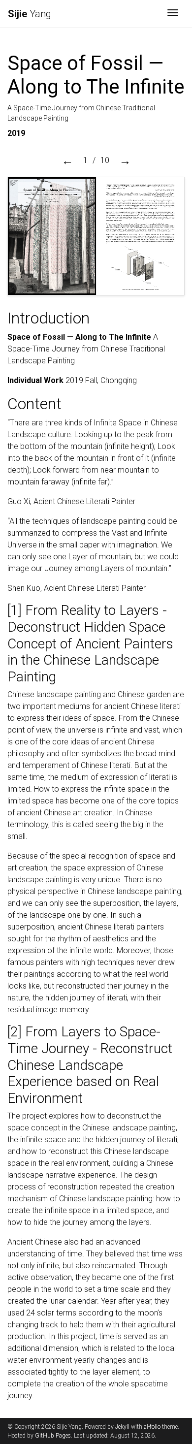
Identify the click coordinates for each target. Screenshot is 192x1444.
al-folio (152, 1426)
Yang (29, 14)
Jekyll (122, 1426)
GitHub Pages (53, 1435)
